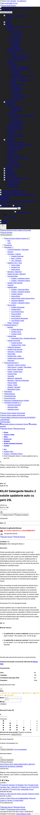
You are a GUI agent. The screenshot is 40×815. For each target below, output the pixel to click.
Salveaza (3, 704)
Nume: (2, 698)
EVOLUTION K (4, 764)
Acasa (6, 432)
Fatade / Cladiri (12, 162)
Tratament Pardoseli (14, 125)
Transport (10, 62)
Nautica (12, 171)
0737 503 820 (11, 1)
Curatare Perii (15, 45)
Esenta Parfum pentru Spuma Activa (22, 76)
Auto (8, 18)
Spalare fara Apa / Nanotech (16, 51)
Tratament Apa (12, 151)
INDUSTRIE (3, 766)
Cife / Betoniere (16, 38)
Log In (6, 217)
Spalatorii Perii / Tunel (14, 40)
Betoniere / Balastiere (14, 49)
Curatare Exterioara (17, 33)
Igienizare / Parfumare (14, 129)
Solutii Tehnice (16, 93)
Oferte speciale (22, 794)
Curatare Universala (13, 118)
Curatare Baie (11, 113)
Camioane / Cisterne (14, 31)
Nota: (2, 691)
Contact (6, 446)
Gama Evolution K (22, 16)
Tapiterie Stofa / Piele (18, 122)
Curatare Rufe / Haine (14, 133)
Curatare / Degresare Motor (20, 67)
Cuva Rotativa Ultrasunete (19, 96)
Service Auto (11, 82)
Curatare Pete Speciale (14, 60)
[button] (22, 212)
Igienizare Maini (12, 184)
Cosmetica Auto (12, 53)
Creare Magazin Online (23, 814)
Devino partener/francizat (13, 443)
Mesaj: (2, 702)
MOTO (26, 764)
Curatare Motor (16, 87)
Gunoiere (10, 29)
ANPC (21, 800)
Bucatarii (10, 105)
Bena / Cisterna (16, 36)
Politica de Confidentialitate (19, 798)
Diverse (12, 176)
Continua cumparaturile (7, 749)
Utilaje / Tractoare (13, 100)
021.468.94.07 (21, 1)
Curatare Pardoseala (17, 85)
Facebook (30, 794)
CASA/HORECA (19, 764)
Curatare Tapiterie (17, 71)
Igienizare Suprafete (14, 182)
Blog (9, 794)
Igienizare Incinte (13, 187)
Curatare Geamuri (16, 120)
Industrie (14, 140)
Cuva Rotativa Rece (17, 89)
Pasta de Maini (16, 91)
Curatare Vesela (16, 111)
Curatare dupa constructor (15, 136)
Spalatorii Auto (12, 65)
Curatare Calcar (16, 109)
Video (6, 437)
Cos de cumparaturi (20, 749)
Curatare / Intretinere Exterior (20, 58)
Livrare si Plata (5, 798)
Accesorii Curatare (23, 178)
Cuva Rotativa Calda (17, 98)
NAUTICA (32, 764)
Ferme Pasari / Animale (15, 147)
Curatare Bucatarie (17, 107)
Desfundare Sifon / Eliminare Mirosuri (23, 116)
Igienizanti (10, 138)
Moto (10, 169)
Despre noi (7, 439)
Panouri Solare (12, 160)
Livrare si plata (9, 434)
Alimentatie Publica (13, 167)
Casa (9, 20)
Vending (13, 173)
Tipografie (10, 153)
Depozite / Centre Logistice (16, 142)
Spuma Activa (15, 47)
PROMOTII (15, 180)
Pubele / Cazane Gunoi (14, 149)
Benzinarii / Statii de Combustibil (18, 158)
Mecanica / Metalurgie (14, 156)
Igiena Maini (11, 131)
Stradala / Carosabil (13, 164)
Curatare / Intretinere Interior (20, 56)
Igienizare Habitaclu (17, 78)
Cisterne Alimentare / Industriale (18, 27)
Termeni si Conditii (13, 800)
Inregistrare (12, 217)
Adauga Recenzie (16, 734)
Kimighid (7, 441)
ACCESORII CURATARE (15, 766)
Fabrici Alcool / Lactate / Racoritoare (19, 144)
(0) (1, 512)
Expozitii (14, 794)
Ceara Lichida (15, 42)
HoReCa (13, 102)
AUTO (11, 764)
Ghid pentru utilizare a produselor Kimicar (14, 201)
